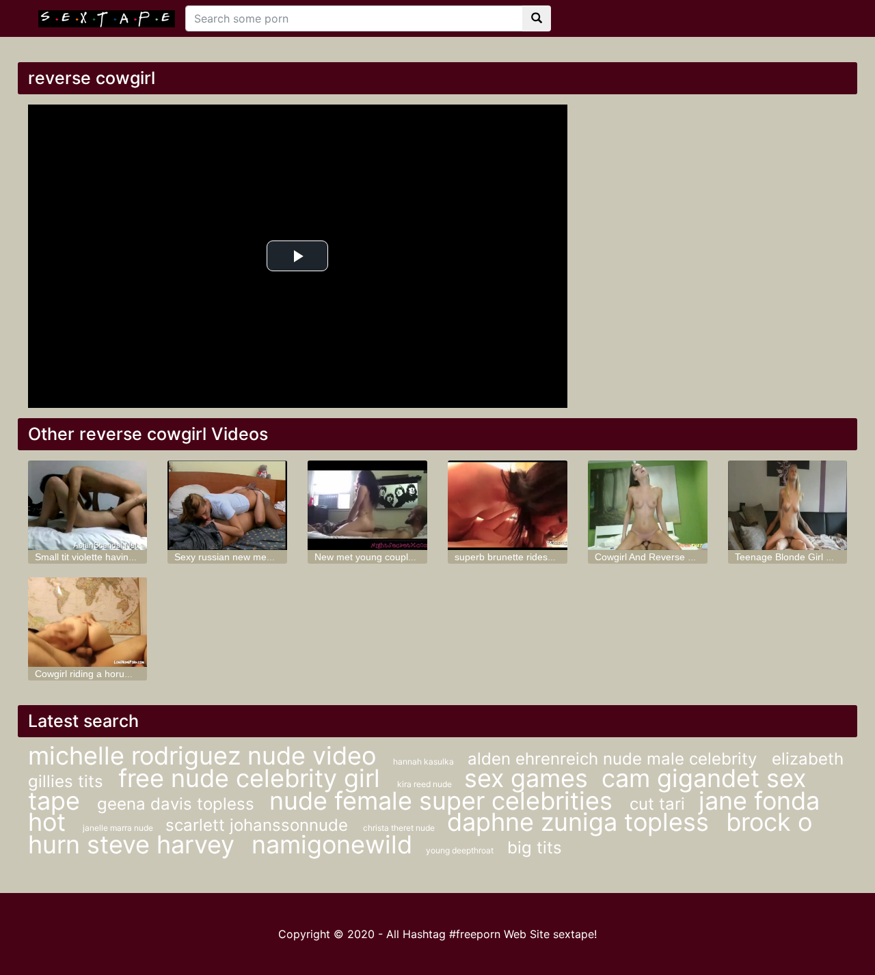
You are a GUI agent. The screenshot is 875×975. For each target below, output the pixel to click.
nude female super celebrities (444, 801)
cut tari (657, 804)
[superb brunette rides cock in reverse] (507, 505)
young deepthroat (460, 850)
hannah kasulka (423, 761)
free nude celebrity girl (252, 778)
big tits (534, 847)
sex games (526, 778)
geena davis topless (178, 804)
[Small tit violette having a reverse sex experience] (88, 505)
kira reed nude (425, 784)
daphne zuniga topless (581, 822)
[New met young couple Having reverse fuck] (367, 505)
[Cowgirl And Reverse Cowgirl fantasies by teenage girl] (648, 505)
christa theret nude (400, 828)
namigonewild (332, 844)
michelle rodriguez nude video (205, 756)
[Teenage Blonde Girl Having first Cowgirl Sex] (788, 505)
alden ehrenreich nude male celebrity (615, 759)
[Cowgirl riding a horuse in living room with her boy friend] (88, 622)
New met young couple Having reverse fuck (408, 556)
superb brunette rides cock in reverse (535, 556)
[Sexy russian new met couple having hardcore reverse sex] (227, 505)
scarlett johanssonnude (259, 825)
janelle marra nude (119, 828)
